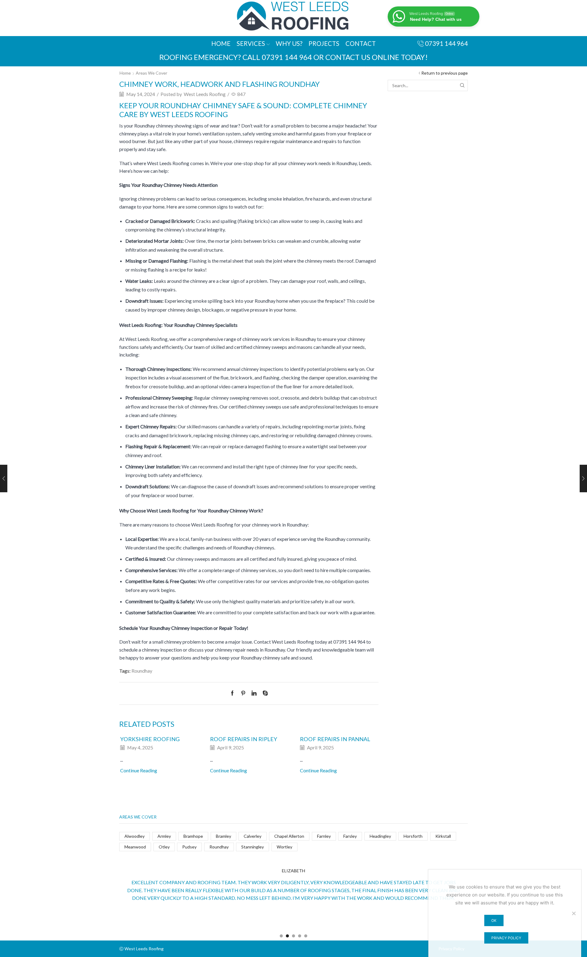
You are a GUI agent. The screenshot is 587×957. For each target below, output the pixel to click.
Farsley (350, 836)
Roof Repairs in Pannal (335, 739)
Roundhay (141, 671)
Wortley (284, 846)
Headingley (380, 836)
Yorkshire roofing (150, 739)
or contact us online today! (370, 57)
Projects (323, 43)
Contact (360, 43)
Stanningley (252, 846)
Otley (164, 846)
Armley (164, 836)
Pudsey (189, 846)
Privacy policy (506, 938)
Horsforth (413, 836)
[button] (281, 935)
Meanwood (135, 846)
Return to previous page (444, 73)
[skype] (264, 693)
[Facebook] (234, 693)
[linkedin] (254, 693)
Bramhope (193, 836)
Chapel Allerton (289, 836)
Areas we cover (151, 73)
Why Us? (289, 43)
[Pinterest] (243, 693)
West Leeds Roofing (205, 94)
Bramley (223, 836)
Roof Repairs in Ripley (243, 739)
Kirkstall (443, 836)
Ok (494, 920)
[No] (573, 913)
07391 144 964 (287, 57)
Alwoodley (134, 836)
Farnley (324, 836)
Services (251, 43)
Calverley (252, 836)
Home (221, 43)
